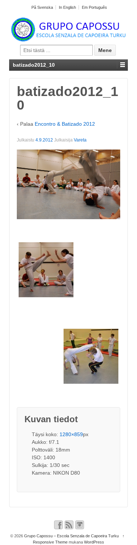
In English (67, 7)
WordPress (94, 542)
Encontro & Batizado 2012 (65, 124)
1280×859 (71, 434)
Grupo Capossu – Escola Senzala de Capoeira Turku (71, 536)
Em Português (94, 7)
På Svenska (42, 7)
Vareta (80, 140)
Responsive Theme (50, 542)
